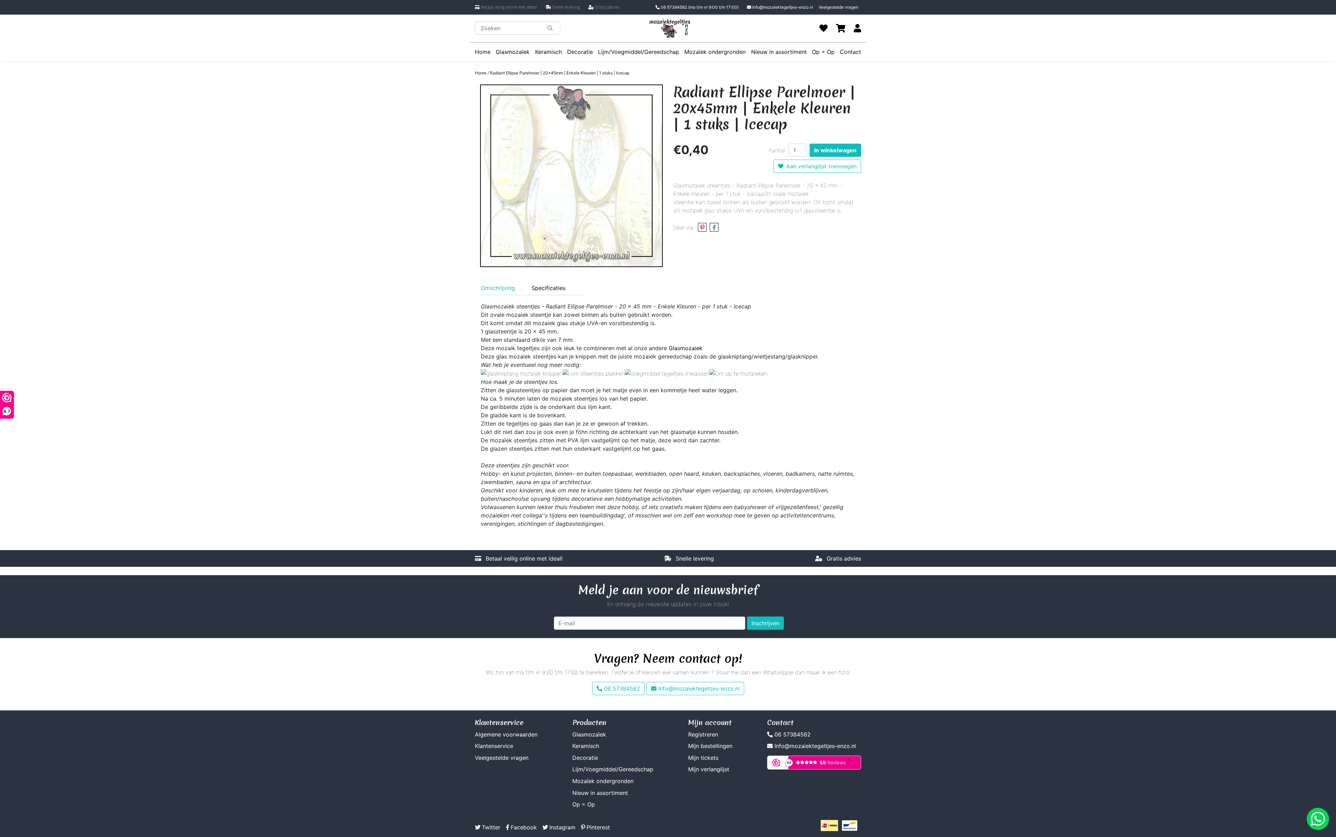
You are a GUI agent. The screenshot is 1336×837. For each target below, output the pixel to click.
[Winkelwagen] (840, 28)
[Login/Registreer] (857, 28)
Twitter (491, 827)
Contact (850, 51)
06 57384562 (699, 7)
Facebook (524, 827)
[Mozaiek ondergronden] (738, 373)
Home (483, 51)
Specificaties (548, 287)
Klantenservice (494, 745)
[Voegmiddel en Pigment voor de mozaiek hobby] (667, 373)
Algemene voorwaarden (506, 734)
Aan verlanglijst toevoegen (821, 166)
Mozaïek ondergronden (715, 51)
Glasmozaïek (513, 51)
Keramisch (548, 51)
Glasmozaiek (685, 348)
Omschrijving (498, 287)
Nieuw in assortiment (779, 51)
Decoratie (580, 51)
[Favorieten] (823, 28)
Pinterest (598, 827)
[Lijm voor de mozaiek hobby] (594, 373)
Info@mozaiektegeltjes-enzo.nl (782, 7)
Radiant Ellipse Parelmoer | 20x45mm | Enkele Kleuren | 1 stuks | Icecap (559, 72)
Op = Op (823, 51)
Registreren (703, 734)
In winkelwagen (835, 150)
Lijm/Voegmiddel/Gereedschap (638, 51)
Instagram (562, 827)
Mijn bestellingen (710, 745)
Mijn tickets (703, 757)
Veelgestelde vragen (838, 7)
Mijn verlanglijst (708, 769)
